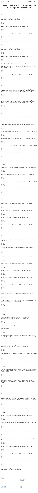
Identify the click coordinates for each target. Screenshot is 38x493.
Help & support (22, 479)
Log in (35, 1)
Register (30, 1)
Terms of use (22, 480)
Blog (21, 486)
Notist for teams (3, 487)
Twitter (21, 487)
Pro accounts (3, 486)
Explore (8, 1)
